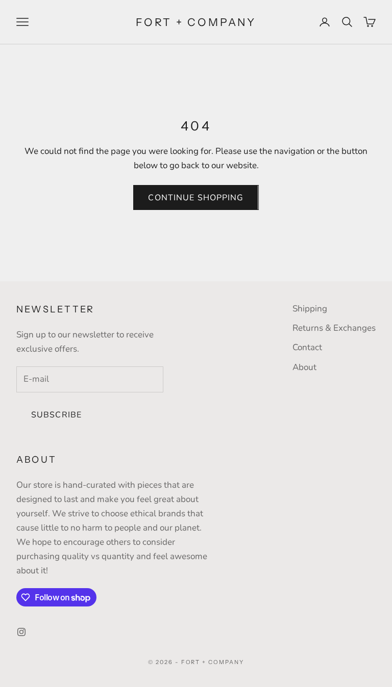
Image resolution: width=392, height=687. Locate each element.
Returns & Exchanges (334, 328)
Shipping (309, 308)
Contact (307, 347)
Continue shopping (195, 197)
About (304, 367)
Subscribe (56, 414)
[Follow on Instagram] (21, 632)
